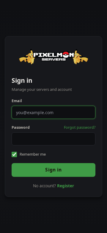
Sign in (53, 169)
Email (17, 100)
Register (65, 185)
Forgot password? (79, 127)
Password (21, 127)
